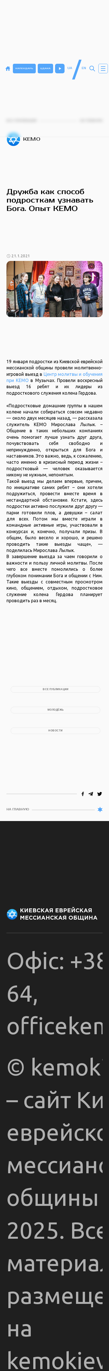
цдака (45, 68)
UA (69, 68)
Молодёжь (56, 709)
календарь (24, 68)
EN (84, 68)
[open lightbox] (54, 289)
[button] (103, 68)
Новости (55, 730)
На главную (17, 809)
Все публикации (55, 689)
